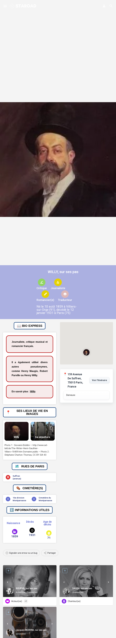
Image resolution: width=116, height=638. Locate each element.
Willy (32, 391)
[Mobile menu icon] (5, 6)
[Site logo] (23, 6)
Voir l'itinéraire (99, 380)
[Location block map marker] (86, 352)
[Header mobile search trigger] (111, 6)
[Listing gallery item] (17, 431)
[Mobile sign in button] (104, 6)
